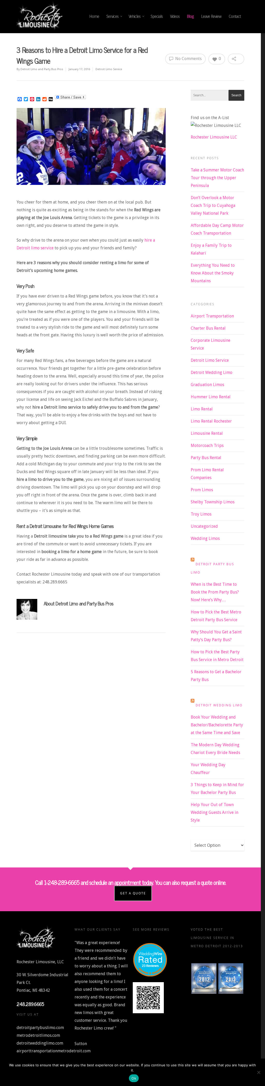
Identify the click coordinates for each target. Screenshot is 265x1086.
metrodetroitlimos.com (38, 1035)
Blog (190, 16)
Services (112, 16)
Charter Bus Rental (208, 328)
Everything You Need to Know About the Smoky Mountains (213, 273)
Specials (157, 16)
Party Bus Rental (206, 457)
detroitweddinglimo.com (40, 1043)
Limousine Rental (207, 433)
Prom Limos (202, 489)
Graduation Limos (207, 384)
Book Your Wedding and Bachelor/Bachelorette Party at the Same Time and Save (217, 725)
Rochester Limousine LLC (214, 137)
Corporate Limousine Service (210, 344)
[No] (258, 1072)
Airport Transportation (212, 316)
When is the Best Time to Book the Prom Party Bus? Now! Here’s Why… (215, 592)
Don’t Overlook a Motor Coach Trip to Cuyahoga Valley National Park (213, 205)
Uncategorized (204, 526)
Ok (133, 1078)
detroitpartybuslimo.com (40, 1027)
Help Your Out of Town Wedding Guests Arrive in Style (214, 812)
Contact (235, 16)
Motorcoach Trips (207, 445)
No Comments (188, 58)
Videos (175, 16)
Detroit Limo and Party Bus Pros (41, 69)
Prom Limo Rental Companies (207, 473)
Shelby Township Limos (212, 501)
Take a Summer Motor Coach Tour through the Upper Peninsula (217, 178)
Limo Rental (202, 409)
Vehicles (135, 16)
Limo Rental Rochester (211, 421)
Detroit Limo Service (108, 69)
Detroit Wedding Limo (211, 372)
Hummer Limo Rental (211, 396)
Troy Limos (201, 514)
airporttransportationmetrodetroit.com (54, 1050)
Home (94, 16)
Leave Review (211, 16)
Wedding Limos (205, 538)
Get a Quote (133, 893)
